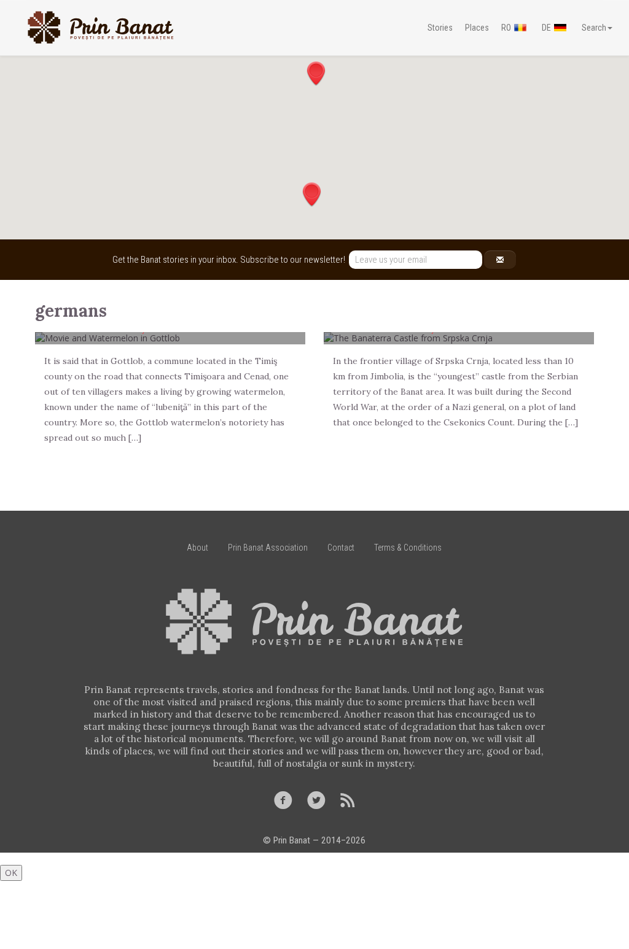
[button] (316, 73)
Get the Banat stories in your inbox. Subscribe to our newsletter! (230, 259)
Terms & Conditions (408, 547)
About (197, 547)
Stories (440, 28)
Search (594, 28)
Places (477, 28)
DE (546, 28)
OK (11, 872)
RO (506, 28)
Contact (340, 547)
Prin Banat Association (268, 547)
